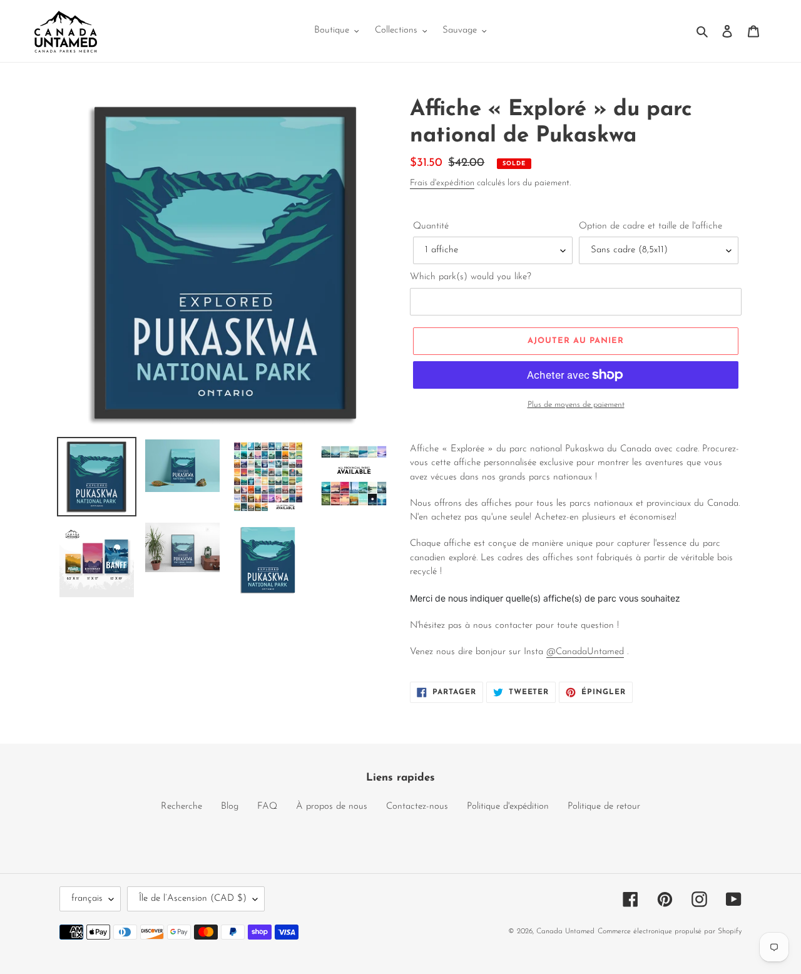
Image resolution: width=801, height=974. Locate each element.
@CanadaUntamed (585, 652)
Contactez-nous (417, 806)
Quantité (431, 226)
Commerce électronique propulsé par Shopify (670, 931)
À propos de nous (331, 806)
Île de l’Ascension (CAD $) (193, 898)
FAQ (267, 806)
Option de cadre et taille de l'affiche (650, 226)
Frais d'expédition (442, 183)
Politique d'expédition (508, 806)
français (87, 898)
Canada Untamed (565, 931)
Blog (229, 806)
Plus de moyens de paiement (576, 405)
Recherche (181, 806)
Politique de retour (604, 806)
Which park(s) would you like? (470, 277)
